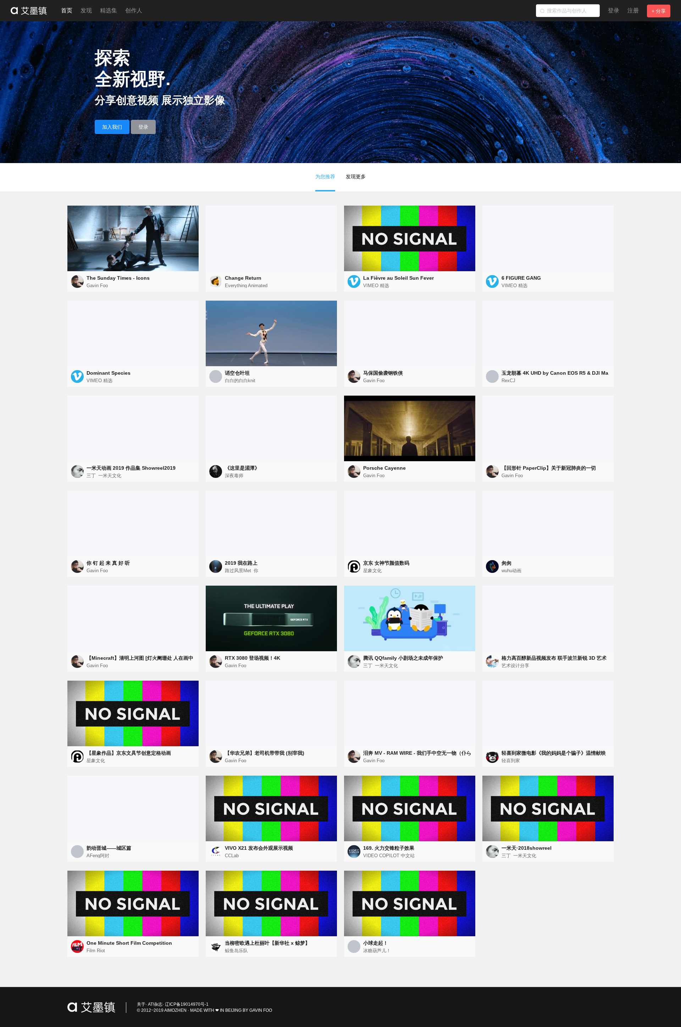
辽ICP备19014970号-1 (187, 1004)
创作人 (133, 10)
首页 (66, 10)
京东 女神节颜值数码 (386, 563)
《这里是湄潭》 (242, 468)
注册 (633, 10)
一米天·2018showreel (527, 848)
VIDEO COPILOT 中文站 (389, 855)
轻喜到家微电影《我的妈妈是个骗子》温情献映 (554, 753)
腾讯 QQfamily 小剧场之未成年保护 (403, 658)
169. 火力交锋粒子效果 (388, 848)
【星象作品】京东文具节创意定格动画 (129, 753)
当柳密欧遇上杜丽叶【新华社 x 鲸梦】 (267, 943)
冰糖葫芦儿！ (377, 950)
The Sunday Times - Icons (118, 278)
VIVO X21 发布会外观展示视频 (259, 848)
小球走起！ (375, 943)
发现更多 (356, 176)
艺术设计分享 (515, 665)
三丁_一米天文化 (104, 475)
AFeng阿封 (98, 855)
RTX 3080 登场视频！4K (252, 658)
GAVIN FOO (260, 1010)
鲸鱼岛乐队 (236, 950)
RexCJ (508, 380)
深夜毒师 (234, 475)
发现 (86, 10)
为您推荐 (325, 176)
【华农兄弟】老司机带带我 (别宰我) (264, 753)
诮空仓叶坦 (237, 373)
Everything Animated (246, 285)
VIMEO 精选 (376, 285)
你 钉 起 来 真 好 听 (108, 563)
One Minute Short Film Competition (129, 943)
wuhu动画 (511, 570)
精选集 (108, 10)
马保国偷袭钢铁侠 (383, 373)
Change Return (243, 278)
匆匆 (506, 563)
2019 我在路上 (241, 563)
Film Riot (96, 950)
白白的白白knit (240, 380)
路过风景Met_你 (241, 570)
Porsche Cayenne (384, 468)
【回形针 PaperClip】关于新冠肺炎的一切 (549, 468)
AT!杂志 (155, 1004)
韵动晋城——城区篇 (109, 848)
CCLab (232, 855)
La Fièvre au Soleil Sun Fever (398, 278)
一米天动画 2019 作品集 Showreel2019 (131, 468)
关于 (141, 1004)
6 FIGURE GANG (521, 278)
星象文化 (372, 570)
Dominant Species (109, 373)
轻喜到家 (511, 760)
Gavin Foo (97, 285)
